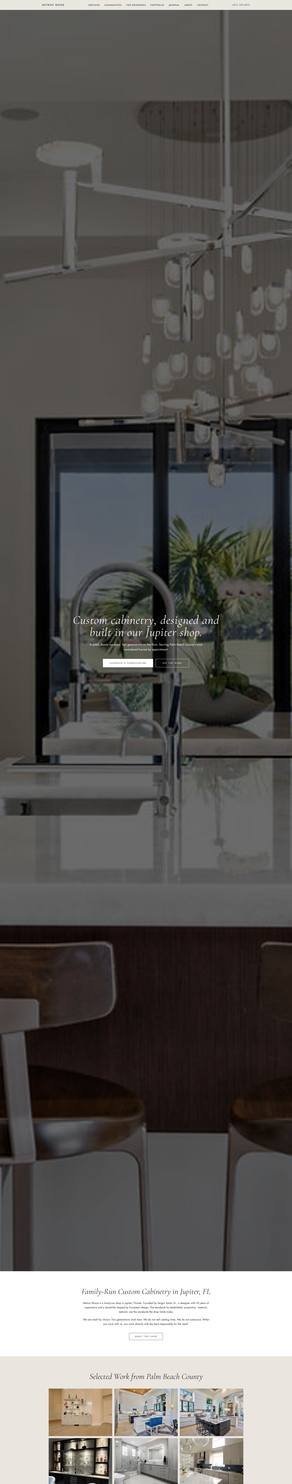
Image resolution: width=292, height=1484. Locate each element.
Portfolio (157, 5)
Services (94, 5)
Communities (113, 5)
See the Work (172, 663)
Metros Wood (53, 5)
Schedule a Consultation (128, 663)
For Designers (136, 5)
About (188, 5)
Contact (203, 5)
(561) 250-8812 (241, 5)
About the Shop (146, 1336)
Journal (174, 5)
